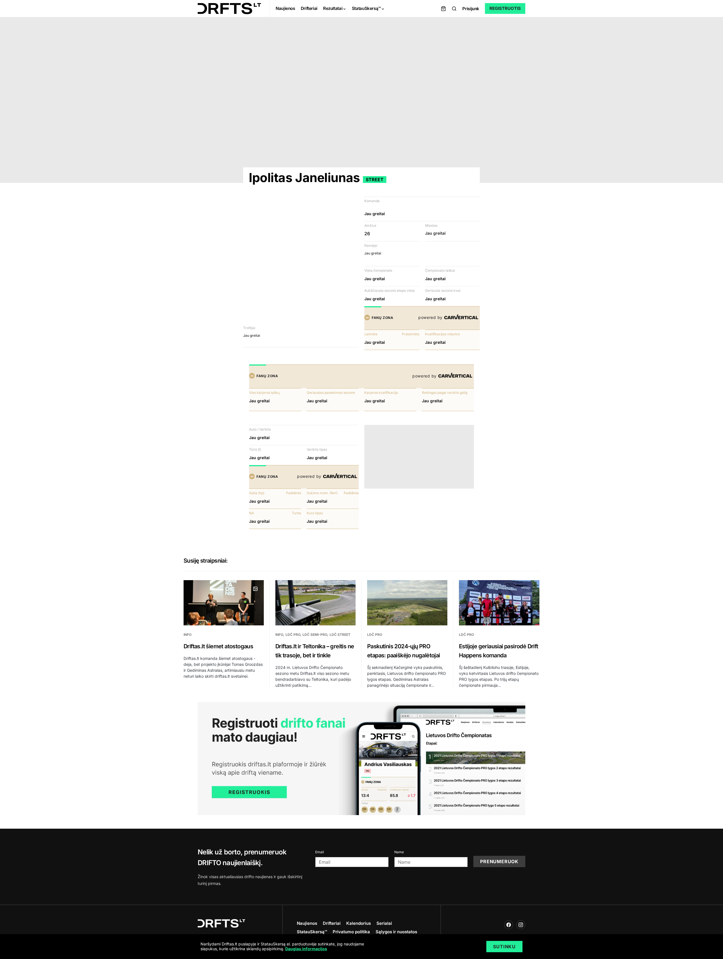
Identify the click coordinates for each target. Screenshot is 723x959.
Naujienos (307, 923)
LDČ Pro (293, 634)
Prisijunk (470, 8)
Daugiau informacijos (306, 948)
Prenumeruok (499, 861)
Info (187, 634)
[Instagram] (520, 924)
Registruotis (505, 8)
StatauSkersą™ (312, 931)
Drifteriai (332, 923)
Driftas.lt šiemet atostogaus (218, 646)
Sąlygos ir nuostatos (396, 931)
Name (399, 852)
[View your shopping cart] (443, 8)
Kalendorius (358, 923)
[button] (454, 8)
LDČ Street (340, 634)
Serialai (384, 923)
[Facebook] (508, 924)
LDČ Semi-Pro (314, 634)
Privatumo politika (351, 931)
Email (319, 852)
